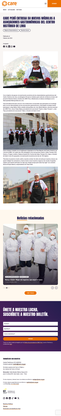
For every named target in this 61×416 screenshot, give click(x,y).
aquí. (11, 344)
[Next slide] (56, 287)
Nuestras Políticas (8, 403)
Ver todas (30, 293)
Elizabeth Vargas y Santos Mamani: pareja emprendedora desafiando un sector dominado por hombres (29, 279)
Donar (54, 3)
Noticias (19, 9)
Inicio (4, 9)
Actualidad (11, 9)
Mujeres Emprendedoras (11, 30)
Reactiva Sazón (25, 30)
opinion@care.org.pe (32, 382)
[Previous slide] (52, 287)
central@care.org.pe (19, 364)
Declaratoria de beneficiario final (11, 408)
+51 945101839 (15, 384)
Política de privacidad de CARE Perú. (33, 342)
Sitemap (5, 406)
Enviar (30, 339)
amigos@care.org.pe (38, 379)
